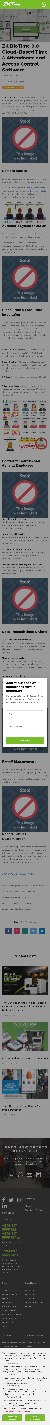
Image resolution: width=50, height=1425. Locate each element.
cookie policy (8, 1411)
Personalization (15, 1397)
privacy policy (24, 1411)
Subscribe (25, 740)
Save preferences (35, 1417)
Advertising (13, 1385)
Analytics (12, 1374)
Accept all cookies (12, 1417)
